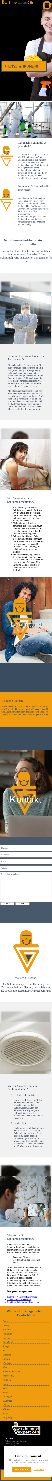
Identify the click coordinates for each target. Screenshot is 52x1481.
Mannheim (7, 1401)
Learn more (39, 1469)
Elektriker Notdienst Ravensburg (22, 1297)
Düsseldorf (8, 1342)
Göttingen (7, 1396)
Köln (5, 1388)
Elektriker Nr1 (11, 1446)
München (7, 1354)
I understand (21, 1469)
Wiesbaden (8, 1363)
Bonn (5, 1384)
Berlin (5, 1321)
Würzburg (7, 1405)
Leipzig (6, 1325)
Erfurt (5, 1413)
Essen (5, 1392)
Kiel (4, 1350)
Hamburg (7, 1329)
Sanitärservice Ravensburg (19, 1299)
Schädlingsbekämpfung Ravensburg (23, 1302)
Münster (6, 1409)
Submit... (7, 904)
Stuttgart (6, 1346)
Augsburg (7, 1417)
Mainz (5, 1367)
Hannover (7, 1334)
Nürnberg (7, 1380)
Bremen (6, 1359)
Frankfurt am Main (11, 1371)
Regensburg (8, 1375)
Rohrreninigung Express (16, 1441)
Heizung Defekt (12, 1443)
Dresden (6, 1338)
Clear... (22, 904)
